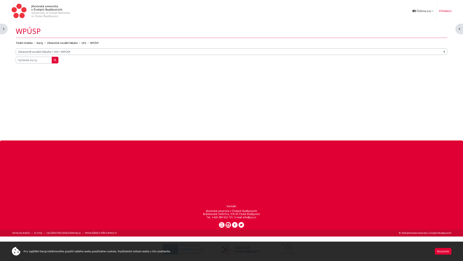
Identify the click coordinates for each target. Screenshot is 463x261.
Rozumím (443, 251)
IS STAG (38, 233)
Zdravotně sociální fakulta (62, 43)
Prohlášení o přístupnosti (101, 233)
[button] (423, 11)
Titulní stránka (24, 43)
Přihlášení (445, 11)
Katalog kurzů (21, 233)
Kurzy (40, 43)
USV (84, 43)
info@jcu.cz (249, 217)
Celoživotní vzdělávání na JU (63, 233)
